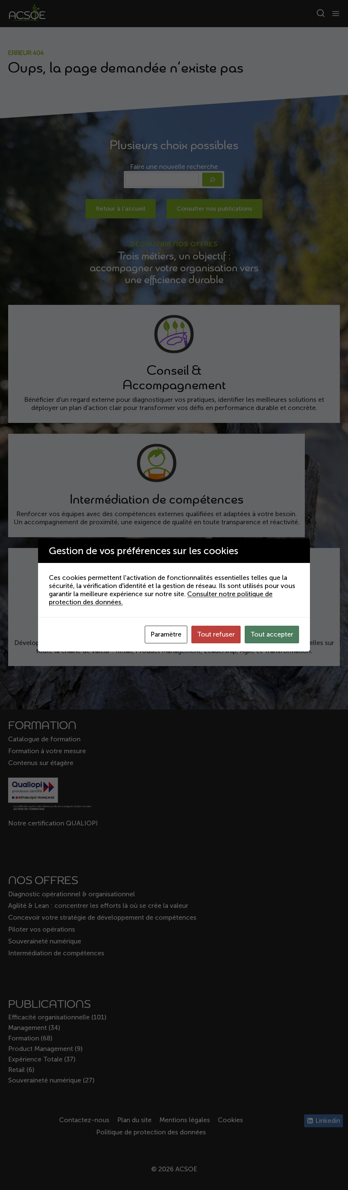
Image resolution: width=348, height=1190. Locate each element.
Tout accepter (271, 634)
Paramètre (166, 634)
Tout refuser (216, 634)
